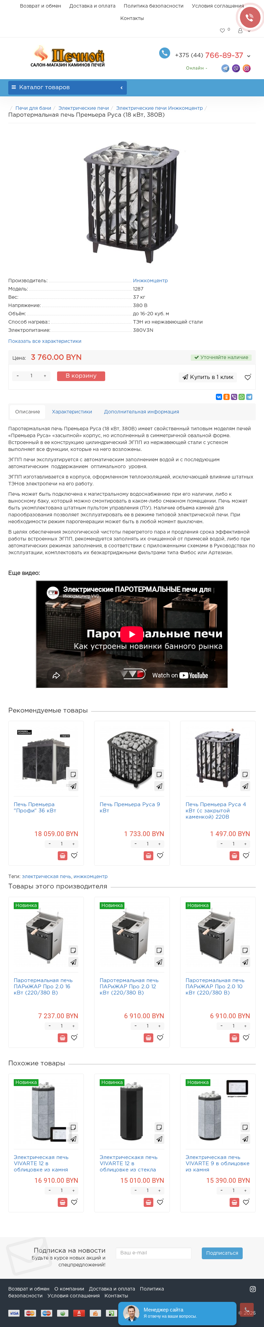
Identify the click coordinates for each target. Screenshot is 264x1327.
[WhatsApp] (242, 397)
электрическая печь (46, 877)
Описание (27, 412)
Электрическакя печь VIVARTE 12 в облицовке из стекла (128, 1163)
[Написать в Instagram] (247, 68)
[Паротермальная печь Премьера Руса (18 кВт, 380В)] (132, 199)
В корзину (81, 376)
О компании (69, 1289)
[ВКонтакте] (219, 397)
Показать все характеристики (44, 341)
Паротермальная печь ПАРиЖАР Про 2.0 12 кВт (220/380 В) (129, 986)
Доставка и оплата (92, 6)
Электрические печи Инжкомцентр (159, 108)
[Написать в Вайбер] (236, 68)
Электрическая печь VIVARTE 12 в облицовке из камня (41, 1163)
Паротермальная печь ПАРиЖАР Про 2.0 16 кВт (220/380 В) (43, 986)
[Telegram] (249, 397)
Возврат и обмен (40, 6)
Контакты (132, 19)
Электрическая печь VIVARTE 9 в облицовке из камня (218, 1163)
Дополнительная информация (141, 412)
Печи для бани (33, 108)
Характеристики (72, 412)
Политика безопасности (154, 6)
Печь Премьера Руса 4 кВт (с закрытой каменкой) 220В (216, 810)
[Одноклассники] (226, 397)
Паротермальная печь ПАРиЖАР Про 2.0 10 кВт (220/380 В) (215, 986)
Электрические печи (83, 108)
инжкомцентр (91, 877)
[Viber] (234, 397)
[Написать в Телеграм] (225, 68)
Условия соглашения (218, 6)
